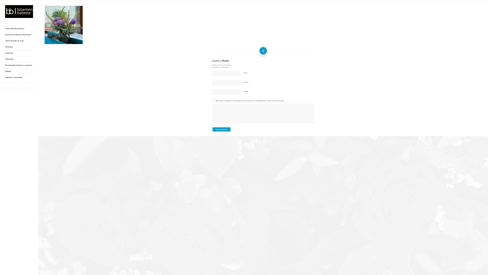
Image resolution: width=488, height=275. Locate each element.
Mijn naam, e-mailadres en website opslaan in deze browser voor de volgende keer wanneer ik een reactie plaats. (250, 100)
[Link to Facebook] (9, 86)
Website (245, 91)
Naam (245, 73)
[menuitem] (19, 29)
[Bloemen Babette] (19, 11)
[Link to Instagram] (28, 86)
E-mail (246, 82)
